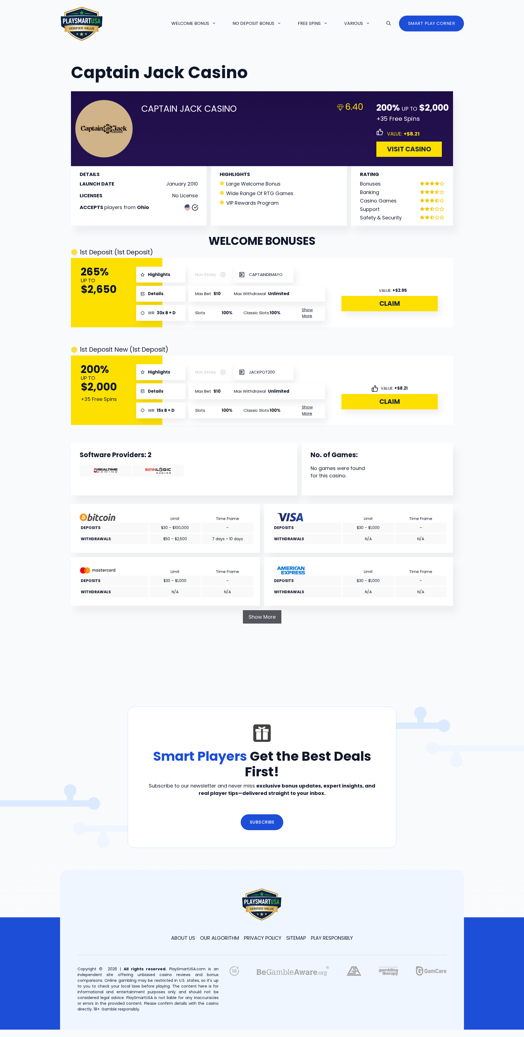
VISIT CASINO (409, 149)
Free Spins (309, 23)
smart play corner (431, 23)
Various (353, 23)
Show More (262, 616)
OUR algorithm (219, 938)
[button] (388, 23)
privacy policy (262, 938)
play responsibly (332, 938)
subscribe (262, 822)
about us (183, 938)
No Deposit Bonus (253, 23)
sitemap (296, 938)
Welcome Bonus (190, 23)
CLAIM (389, 303)
